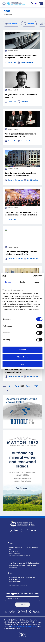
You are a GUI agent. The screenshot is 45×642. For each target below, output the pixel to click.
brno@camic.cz (16, 581)
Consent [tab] (8, 282)
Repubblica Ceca (27, 62)
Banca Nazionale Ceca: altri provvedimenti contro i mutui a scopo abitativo (20, 174)
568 (28, 386)
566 (17, 386)
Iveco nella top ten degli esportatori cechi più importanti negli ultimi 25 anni (20, 56)
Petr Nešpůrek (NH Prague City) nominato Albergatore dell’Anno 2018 (20, 135)
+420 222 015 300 (15, 551)
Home (6, 14)
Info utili (33, 530)
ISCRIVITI (22, 604)
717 (36, 386)
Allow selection (22, 357)
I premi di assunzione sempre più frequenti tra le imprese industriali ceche (21, 253)
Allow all (22, 350)
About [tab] (37, 282)
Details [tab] (22, 282)
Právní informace (31, 626)
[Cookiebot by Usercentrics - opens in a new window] (32, 276)
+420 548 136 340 (15, 579)
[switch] (39, 326)
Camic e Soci (12, 24)
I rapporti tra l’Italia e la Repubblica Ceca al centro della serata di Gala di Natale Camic (21, 213)
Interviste (30, 24)
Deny (22, 364)
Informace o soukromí (18, 626)
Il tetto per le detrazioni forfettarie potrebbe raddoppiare (18, 370)
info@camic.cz (16, 553)
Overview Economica (15, 180)
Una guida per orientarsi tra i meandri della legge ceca (21, 96)
